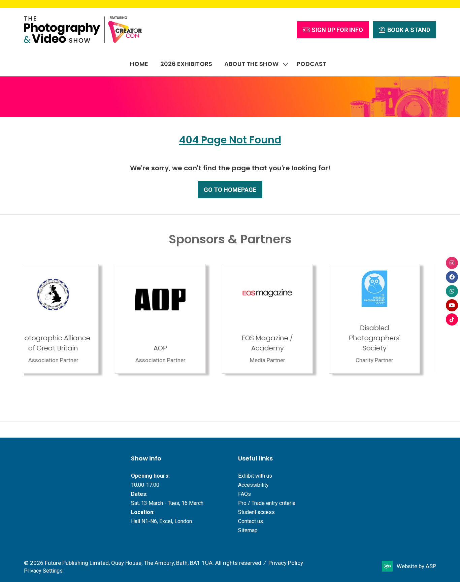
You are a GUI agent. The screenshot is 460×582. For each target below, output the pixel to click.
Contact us (250, 521)
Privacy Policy (285, 562)
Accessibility (253, 485)
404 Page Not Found (230, 140)
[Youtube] (452, 305)
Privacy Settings (43, 571)
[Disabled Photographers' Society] (283, 318)
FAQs (244, 494)
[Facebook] (452, 277)
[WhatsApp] (452, 291)
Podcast (311, 64)
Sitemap (248, 530)
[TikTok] (452, 319)
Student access (256, 512)
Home (139, 64)
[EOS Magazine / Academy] (176, 318)
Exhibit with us (255, 476)
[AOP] (69, 318)
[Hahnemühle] (391, 318)
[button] (333, 29)
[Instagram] (452, 263)
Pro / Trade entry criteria (266, 503)
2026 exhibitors (186, 64)
